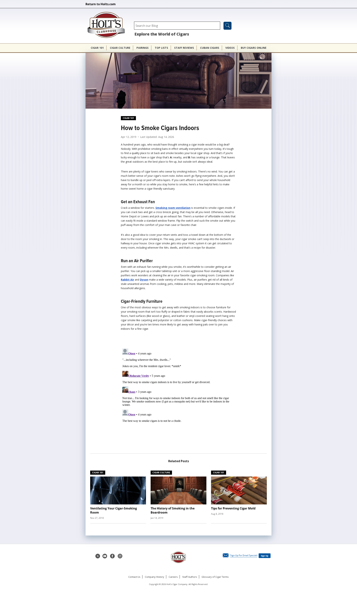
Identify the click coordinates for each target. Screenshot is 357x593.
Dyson (144, 279)
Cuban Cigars (209, 47)
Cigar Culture (120, 47)
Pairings (142, 47)
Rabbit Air (127, 279)
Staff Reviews (184, 47)
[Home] (108, 25)
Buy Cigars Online (253, 47)
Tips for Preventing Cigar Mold (233, 508)
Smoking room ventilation (172, 208)
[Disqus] (178, 393)
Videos (230, 47)
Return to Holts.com (101, 4)
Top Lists (161, 47)
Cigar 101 (97, 47)
